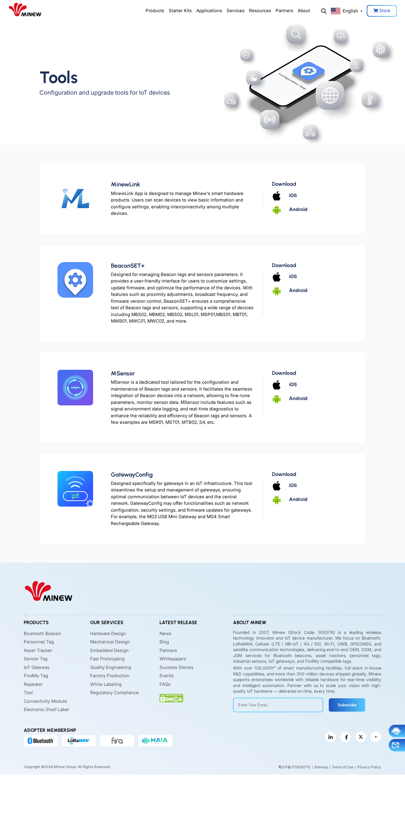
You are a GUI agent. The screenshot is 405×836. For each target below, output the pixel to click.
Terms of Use (342, 767)
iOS (293, 195)
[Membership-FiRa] (117, 740)
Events (167, 675)
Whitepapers (173, 658)
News (165, 633)
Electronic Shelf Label (46, 709)
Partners (284, 10)
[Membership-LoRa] (79, 740)
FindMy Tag (36, 675)
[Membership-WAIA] (155, 740)
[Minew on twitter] (361, 737)
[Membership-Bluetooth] (41, 740)
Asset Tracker (38, 650)
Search (323, 11)
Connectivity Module (45, 701)
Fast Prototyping (107, 658)
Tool (28, 692)
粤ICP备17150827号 (294, 767)
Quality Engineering (110, 667)
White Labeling (106, 684)
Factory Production (110, 675)
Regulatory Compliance (114, 692)
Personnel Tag (39, 642)
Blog (164, 642)
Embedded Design (109, 650)
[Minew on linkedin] (331, 737)
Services (236, 10)
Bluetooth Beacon (42, 633)
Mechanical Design (110, 642)
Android (298, 209)
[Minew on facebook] (346, 737)
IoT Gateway (37, 667)
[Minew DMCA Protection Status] (171, 698)
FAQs (165, 684)
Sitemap (321, 767)
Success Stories (176, 667)
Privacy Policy (369, 767)
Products (155, 10)
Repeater (33, 684)
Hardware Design (108, 633)
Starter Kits (180, 10)
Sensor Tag (35, 658)
